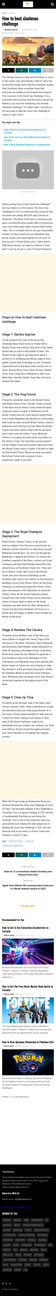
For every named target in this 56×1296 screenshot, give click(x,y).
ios (50, 1245)
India (16, 1245)
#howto (17, 1220)
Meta (43, 1250)
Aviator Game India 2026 (16, 1207)
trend (46, 1264)
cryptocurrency (41, 1230)
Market (24, 1250)
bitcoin (7, 1230)
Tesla (27, 1264)
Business (18, 1230)
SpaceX (22, 1260)
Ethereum (8, 1240)
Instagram (26, 1245)
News (18, 1255)
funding (31, 1240)
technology (16, 1264)
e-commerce (9, 1235)
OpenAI (27, 1255)
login (11, 1096)
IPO (15, 1250)
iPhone (7, 1250)
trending (7, 1269)
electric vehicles (26, 1235)
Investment (40, 1245)
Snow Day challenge (13, 845)
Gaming (12, 13)
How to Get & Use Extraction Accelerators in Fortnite (25, 131)
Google (7, 1245)
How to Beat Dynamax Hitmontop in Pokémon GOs (27, 144)
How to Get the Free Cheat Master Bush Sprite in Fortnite (27, 138)
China (28, 1230)
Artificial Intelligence (33, 1225)
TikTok (37, 1264)
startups (43, 1260)
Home (4, 13)
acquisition (37, 1220)
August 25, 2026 (23, 935)
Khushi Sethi (11, 29)
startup (33, 1260)
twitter (17, 1269)
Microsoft (8, 1255)
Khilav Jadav (9, 935)
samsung (39, 1255)
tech (6, 1264)
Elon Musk (42, 1235)
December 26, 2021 (29, 29)
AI (47, 1220)
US (25, 1269)
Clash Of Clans (16, 841)
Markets (34, 1250)
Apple (17, 1225)
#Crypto (7, 1220)
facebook (20, 1240)
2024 (26, 1220)
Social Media (10, 1260)
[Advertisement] (28, 282)
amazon (7, 1225)
